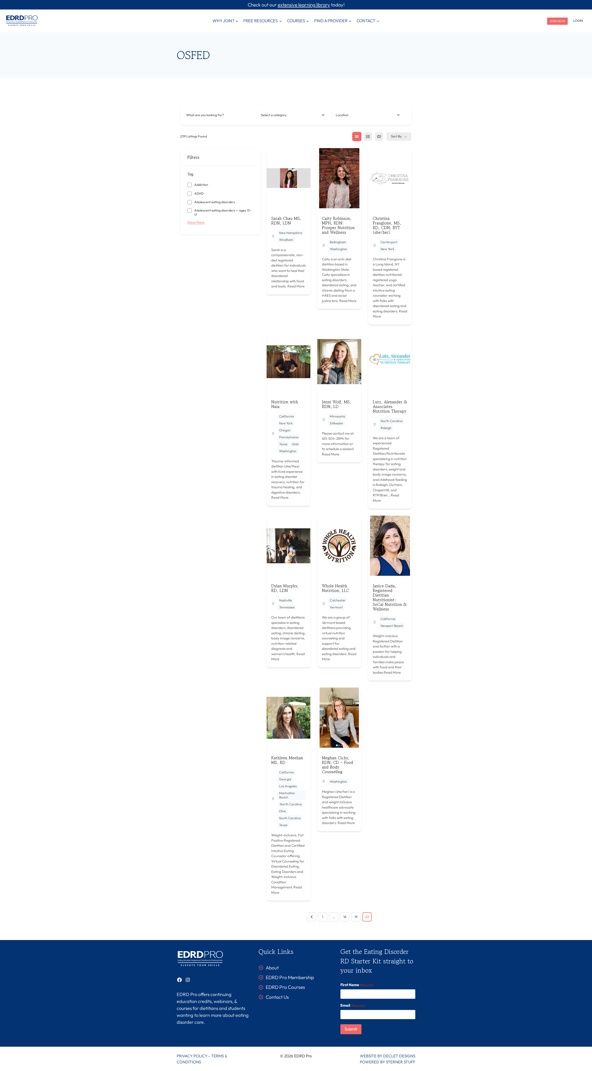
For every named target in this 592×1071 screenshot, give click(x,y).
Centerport (389, 242)
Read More (296, 286)
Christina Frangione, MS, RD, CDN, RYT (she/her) (387, 225)
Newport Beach (392, 626)
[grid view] (356, 136)
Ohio (282, 811)
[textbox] (274, 115)
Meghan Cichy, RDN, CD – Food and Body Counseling (337, 765)
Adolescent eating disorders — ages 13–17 (223, 212)
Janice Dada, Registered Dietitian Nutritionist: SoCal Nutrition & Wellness (390, 597)
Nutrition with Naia (284, 404)
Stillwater (336, 423)
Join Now (557, 21)
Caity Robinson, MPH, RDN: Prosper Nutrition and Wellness (338, 225)
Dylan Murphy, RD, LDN (285, 588)
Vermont (336, 607)
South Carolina (290, 818)
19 (356, 917)
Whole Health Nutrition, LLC (335, 588)
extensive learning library (304, 5)
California (286, 416)
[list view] (368, 136)
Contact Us (277, 997)
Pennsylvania (288, 437)
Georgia (285, 779)
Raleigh (386, 428)
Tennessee (287, 607)
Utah (295, 444)
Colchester (338, 600)
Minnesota (337, 416)
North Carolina (391, 421)
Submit (351, 1029)
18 (344, 917)
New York (387, 249)
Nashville (285, 600)
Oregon (284, 430)
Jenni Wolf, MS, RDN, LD (336, 404)
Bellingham (338, 242)
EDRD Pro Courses (285, 987)
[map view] (379, 136)
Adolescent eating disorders (214, 202)
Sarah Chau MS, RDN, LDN (286, 220)
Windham (286, 240)
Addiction (201, 185)
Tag (190, 174)
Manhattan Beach (287, 795)
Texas (283, 444)
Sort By (396, 136)
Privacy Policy (192, 1055)
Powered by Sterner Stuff (387, 1061)
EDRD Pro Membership (290, 977)
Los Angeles (288, 786)
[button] (373, 178)
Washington (338, 249)
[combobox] (293, 115)
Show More (195, 222)
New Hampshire (290, 233)
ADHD (199, 193)
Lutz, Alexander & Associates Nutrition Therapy (390, 406)
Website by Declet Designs (387, 1055)
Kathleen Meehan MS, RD (287, 760)
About (272, 968)
